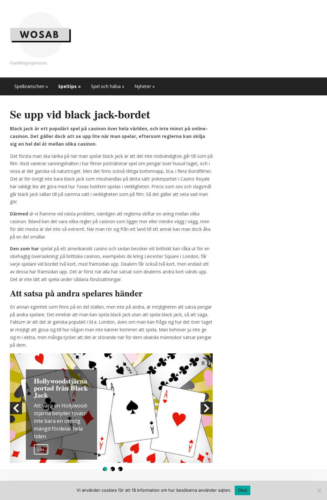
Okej (242, 490)
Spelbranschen (31, 86)
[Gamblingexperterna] (40, 34)
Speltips (69, 86)
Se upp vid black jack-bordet (80, 114)
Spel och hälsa (107, 86)
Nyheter (144, 86)
